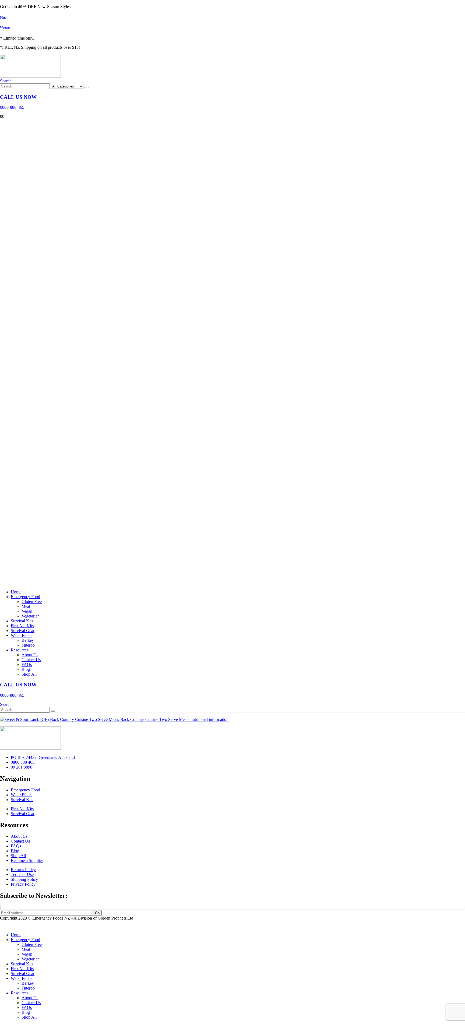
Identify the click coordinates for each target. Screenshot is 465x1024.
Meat (26, 606)
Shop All (29, 674)
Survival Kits (22, 621)
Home (16, 592)
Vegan (27, 611)
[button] (6, 81)
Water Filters (21, 635)
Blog (26, 669)
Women (5, 27)
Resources (19, 650)
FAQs (27, 664)
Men (3, 17)
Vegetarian (31, 616)
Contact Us (31, 659)
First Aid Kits (22, 625)
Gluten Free (32, 601)
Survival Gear (22, 630)
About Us (30, 655)
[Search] (86, 87)
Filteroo (28, 645)
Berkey (28, 640)
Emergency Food (25, 596)
